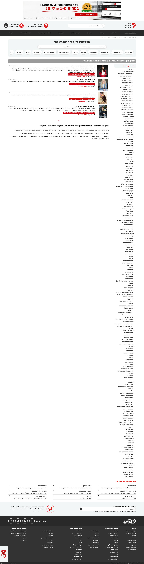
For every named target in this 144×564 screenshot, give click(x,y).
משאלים (61, 33)
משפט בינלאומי (128, 418)
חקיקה (134, 538)
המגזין (102, 33)
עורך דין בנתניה (41, 493)
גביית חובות (129, 317)
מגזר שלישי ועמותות (126, 137)
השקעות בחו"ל (128, 126)
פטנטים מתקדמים (127, 243)
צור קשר (133, 545)
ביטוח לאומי (130, 432)
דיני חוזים (129, 69)
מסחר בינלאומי (128, 121)
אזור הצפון (87, 486)
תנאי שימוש (132, 543)
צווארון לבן (129, 168)
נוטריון (130, 465)
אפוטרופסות (105, 52)
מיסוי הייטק (129, 364)
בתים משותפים (128, 227)
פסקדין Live (75, 33)
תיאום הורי (129, 277)
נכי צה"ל (130, 427)
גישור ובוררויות (128, 414)
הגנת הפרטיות (128, 411)
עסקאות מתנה (128, 288)
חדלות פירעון (128, 436)
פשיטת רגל (129, 434)
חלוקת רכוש (129, 272)
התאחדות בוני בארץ (20, 536)
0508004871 (82, 86)
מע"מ (131, 380)
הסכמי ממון (93, 52)
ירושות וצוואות (128, 459)
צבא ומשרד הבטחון (126, 425)
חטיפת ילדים (129, 279)
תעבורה (130, 382)
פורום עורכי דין (25, 33)
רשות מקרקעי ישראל (126, 222)
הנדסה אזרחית (128, 231)
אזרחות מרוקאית (127, 112)
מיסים (131, 346)
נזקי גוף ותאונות (127, 330)
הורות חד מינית (64, 52)
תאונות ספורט (128, 337)
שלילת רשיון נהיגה (127, 391)
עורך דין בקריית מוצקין (28, 498)
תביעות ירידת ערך (127, 409)
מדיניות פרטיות (131, 547)
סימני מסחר (129, 240)
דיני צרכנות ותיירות (127, 234)
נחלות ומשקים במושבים (125, 220)
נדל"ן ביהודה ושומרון (126, 229)
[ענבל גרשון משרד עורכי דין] (103, 85)
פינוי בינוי (130, 204)
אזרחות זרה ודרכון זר (125, 74)
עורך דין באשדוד (119, 493)
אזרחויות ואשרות (127, 447)
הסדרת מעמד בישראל (126, 452)
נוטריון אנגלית (128, 474)
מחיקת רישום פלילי (127, 184)
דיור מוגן (130, 195)
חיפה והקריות (41, 496)
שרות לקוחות (131, 540)
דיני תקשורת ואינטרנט (126, 344)
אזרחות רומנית (128, 78)
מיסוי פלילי (129, 355)
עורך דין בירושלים (85, 493)
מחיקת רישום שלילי (126, 315)
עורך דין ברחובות (107, 493)
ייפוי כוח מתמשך (128, 117)
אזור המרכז (131, 486)
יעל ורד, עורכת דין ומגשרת (86, 93)
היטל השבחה (129, 362)
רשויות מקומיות (128, 400)
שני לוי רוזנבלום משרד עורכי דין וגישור (82, 66)
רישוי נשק (130, 175)
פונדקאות (128, 52)
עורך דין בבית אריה (129, 498)
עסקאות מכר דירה (127, 209)
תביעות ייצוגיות (128, 438)
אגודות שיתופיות (127, 200)
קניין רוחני (129, 236)
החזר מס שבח (128, 378)
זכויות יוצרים (129, 238)
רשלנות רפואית (128, 322)
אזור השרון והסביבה (39, 491)
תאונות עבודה (128, 335)
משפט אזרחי (129, 123)
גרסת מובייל (132, 550)
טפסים (89, 33)
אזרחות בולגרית (127, 81)
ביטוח (131, 152)
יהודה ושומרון (130, 496)
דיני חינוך (131, 443)
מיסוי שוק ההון (128, 367)
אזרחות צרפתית (127, 101)
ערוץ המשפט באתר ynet (18, 531)
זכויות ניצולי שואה (127, 395)
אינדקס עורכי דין (130, 33)
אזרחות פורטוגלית (126, 87)
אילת (89, 496)
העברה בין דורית (127, 461)
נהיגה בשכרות (128, 384)
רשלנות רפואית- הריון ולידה (123, 324)
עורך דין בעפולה (74, 488)
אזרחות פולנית (128, 90)
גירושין (75, 52)
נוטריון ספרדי (128, 470)
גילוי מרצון (129, 351)
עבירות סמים (129, 177)
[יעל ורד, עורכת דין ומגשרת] (103, 98)
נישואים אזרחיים (49, 52)
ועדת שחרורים (128, 180)
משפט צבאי (129, 429)
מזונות (83, 52)
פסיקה (114, 33)
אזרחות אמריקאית (126, 96)
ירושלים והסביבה (85, 491)
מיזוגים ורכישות (128, 297)
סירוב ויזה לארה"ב (127, 110)
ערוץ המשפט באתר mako (18, 533)
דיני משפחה (129, 245)
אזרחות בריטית (127, 94)
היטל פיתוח (129, 360)
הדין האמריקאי (128, 420)
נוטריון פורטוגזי (128, 472)
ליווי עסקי (130, 299)
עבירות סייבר (129, 182)
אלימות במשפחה (127, 274)
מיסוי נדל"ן (129, 211)
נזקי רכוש (130, 159)
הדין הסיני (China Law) (125, 423)
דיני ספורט (130, 445)
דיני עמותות (129, 402)
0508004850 (82, 77)
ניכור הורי (130, 286)
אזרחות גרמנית (127, 92)
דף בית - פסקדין (130, 531)
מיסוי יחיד (130, 375)
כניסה (41, 25)
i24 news (23, 540)
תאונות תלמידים (127, 342)
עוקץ (24, 538)
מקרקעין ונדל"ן (128, 191)
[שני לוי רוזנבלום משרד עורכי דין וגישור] (103, 71)
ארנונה (131, 358)
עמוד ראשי (122, 37)
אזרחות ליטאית (127, 83)
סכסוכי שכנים (128, 143)
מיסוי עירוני (129, 348)
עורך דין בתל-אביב (130, 488)
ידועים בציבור (117, 52)
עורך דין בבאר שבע (40, 488)
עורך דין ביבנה (131, 493)
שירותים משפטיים (44, 33)
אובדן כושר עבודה (127, 339)
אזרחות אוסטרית (127, 99)
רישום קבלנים (128, 225)
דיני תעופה (129, 132)
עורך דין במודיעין (72, 493)
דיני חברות (129, 290)
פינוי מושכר (129, 213)
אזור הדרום (42, 486)
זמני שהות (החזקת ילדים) (124, 281)
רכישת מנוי (15, 25)
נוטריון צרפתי (128, 468)
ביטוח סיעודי (129, 155)
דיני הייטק (129, 135)
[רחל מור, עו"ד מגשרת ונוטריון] (103, 111)
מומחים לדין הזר (127, 71)
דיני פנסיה (129, 157)
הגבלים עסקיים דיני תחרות (124, 292)
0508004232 (82, 115)
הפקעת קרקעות (128, 216)
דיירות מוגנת (129, 218)
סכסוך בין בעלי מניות (126, 306)
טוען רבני (19, 52)
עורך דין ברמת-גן (116, 488)
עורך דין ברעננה (17, 493)
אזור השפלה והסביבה (128, 491)
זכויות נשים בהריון (127, 150)
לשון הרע (131, 441)
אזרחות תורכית (127, 105)
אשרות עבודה (128, 454)
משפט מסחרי (129, 119)
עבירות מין (129, 166)
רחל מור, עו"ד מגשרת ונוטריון (85, 106)
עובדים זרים (129, 148)
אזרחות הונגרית (127, 108)
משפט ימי (130, 128)
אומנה (131, 283)
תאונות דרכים (128, 333)
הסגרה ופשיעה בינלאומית (124, 186)
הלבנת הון (129, 173)
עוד (10, 33)
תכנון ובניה (129, 193)
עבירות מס (129, 171)
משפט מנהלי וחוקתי (126, 393)
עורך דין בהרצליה (29, 493)
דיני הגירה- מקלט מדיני (125, 76)
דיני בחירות (129, 404)
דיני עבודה (129, 146)
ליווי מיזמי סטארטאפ (126, 301)
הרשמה (35, 25)
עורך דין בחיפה (86, 488)
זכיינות (131, 304)
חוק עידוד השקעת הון (125, 313)
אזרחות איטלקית (127, 103)
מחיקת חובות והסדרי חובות (124, 319)
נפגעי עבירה (129, 189)
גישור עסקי (129, 130)
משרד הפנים (129, 450)
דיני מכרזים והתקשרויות (125, 407)
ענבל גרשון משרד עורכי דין (86, 80)
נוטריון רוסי (129, 477)
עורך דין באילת (86, 498)
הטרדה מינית (129, 164)
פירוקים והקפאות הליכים (125, 295)
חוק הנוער (37, 52)
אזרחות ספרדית (127, 85)
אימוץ (28, 52)
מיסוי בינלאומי (128, 353)
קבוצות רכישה (128, 207)
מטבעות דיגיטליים (127, 369)
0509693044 (82, 102)
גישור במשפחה (128, 416)
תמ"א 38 (130, 198)
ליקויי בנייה (129, 202)
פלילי (131, 162)
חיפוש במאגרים (131, 533)
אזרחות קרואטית (127, 114)
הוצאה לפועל (128, 308)
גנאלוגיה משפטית (127, 463)
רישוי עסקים (129, 398)
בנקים (130, 310)
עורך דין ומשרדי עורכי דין (108, 37)
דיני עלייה (130, 456)
